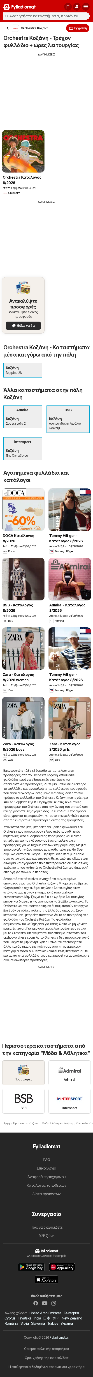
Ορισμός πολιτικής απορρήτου (46, 1349)
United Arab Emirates (45, 1313)
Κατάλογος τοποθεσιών (46, 1185)
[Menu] (86, 7)
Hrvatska (24, 1318)
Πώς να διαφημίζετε (46, 1227)
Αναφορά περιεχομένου (46, 1176)
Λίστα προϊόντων (46, 1194)
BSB (61, 951)
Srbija (24, 1323)
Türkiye (52, 1323)
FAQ (46, 1159)
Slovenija (38, 1323)
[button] (77, 7)
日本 (46, 1318)
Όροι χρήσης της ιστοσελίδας (46, 1358)
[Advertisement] (46, 88)
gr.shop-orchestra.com (19, 937)
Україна (66, 1323)
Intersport (72, 951)
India (37, 1318)
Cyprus (10, 1318)
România (11, 1323)
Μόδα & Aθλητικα (32, 951)
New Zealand (72, 1318)
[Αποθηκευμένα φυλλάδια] (68, 7)
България (71, 1313)
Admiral (51, 951)
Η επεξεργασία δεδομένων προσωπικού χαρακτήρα (47, 1367)
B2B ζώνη (46, 1236)
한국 (55, 1318)
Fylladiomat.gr (59, 1337)
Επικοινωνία (46, 1168)
